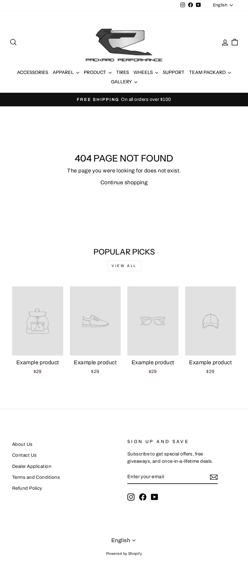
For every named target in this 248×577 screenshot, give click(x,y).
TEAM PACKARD (208, 72)
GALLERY (122, 82)
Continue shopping (124, 182)
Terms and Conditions (36, 477)
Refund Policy (27, 488)
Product (95, 72)
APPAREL (64, 72)
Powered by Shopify (124, 554)
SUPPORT (173, 72)
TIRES (122, 72)
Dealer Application (31, 466)
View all (124, 266)
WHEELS (143, 72)
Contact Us (24, 455)
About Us (22, 444)
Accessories (32, 72)
